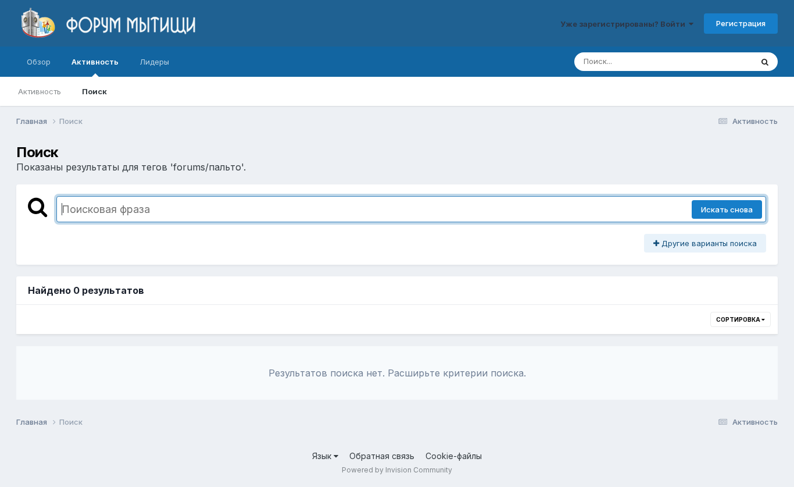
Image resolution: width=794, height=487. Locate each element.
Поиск (94, 91)
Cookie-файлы (453, 456)
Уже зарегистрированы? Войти (624, 24)
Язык (323, 456)
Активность (95, 61)
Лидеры (154, 61)
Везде (725, 61)
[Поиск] (765, 61)
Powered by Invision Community (397, 469)
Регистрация (741, 23)
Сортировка (738, 319)
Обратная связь (381, 456)
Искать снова (727, 209)
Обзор (39, 61)
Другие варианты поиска (708, 243)
